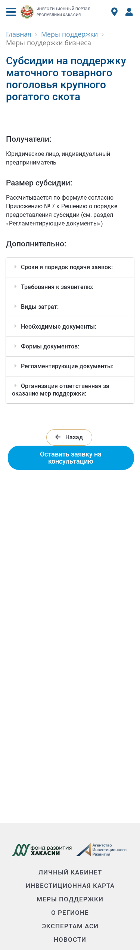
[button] (11, 12)
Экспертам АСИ (70, 926)
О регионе (70, 912)
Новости (70, 939)
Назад (73, 437)
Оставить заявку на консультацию (71, 457)
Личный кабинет (70, 872)
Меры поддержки (70, 899)
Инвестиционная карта (70, 885)
